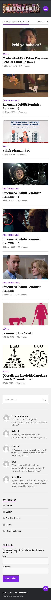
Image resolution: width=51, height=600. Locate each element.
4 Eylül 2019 (8, 383)
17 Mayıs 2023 (9, 154)
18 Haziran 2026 (10, 66)
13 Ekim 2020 (8, 294)
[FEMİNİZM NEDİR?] (21, 12)
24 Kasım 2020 (9, 247)
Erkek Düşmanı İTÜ (16, 151)
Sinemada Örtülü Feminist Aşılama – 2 (22, 241)
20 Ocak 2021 (8, 201)
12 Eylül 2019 (8, 337)
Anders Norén (17, 596)
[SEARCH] (44, 399)
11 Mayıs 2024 (9, 112)
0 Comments (24, 66)
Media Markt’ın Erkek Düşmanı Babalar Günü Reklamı (25, 60)
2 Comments (22, 112)
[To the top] (45, 588)
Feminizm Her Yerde (17, 333)
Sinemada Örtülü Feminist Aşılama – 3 (22, 195)
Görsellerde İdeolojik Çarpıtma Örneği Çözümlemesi (25, 377)
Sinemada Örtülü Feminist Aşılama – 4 (22, 106)
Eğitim (9, 511)
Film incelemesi (11, 100)
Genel (6, 54)
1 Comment (22, 154)
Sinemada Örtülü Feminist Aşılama (22, 289)
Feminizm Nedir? (19, 592)
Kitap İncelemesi (13, 531)
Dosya (9, 505)
